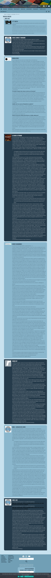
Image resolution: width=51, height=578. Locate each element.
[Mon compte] (46, 11)
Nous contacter (3, 11)
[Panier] (49, 11)
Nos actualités (17, 9)
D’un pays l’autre (43, 9)
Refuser (22, 576)
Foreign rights (35, 9)
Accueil (5, 14)
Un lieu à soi (23, 9)
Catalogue (5, 9)
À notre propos (29, 9)
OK (18, 576)
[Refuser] (49, 575)
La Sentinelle (13, 14)
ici (19, 53)
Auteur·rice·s (10, 9)
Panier (9, 562)
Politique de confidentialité (29, 576)
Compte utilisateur (10, 560)
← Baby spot (6, 19)
